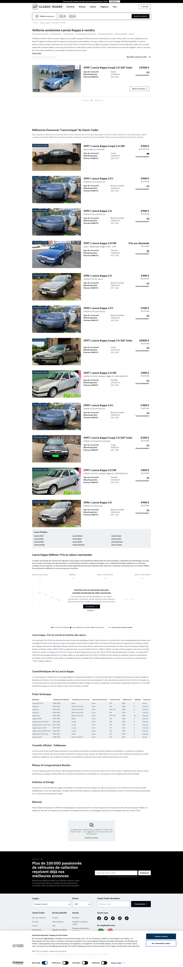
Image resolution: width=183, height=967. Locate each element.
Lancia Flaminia (79, 545)
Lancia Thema (116, 545)
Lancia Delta (77, 542)
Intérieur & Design (121, 34)
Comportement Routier (105, 34)
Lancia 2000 (39, 536)
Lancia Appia (39, 539)
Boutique (75, 918)
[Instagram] (120, 918)
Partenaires (36, 930)
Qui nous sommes (39, 918)
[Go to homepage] (47, 7)
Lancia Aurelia (39, 545)
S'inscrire (90, 610)
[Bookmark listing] (77, 67)
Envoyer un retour (91, 838)
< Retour (35, 22)
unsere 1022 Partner (46, 938)
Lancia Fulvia (116, 539)
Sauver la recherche (140, 16)
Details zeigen (116, 963)
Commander (140, 904)
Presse (34, 926)
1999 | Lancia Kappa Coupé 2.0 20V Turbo (107, 67)
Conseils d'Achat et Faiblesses (86, 34)
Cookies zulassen (161, 936)
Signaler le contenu (59, 930)
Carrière (35, 922)
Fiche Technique (68, 34)
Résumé (131, 34)
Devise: (75, 898)
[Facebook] (99, 918)
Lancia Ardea (39, 542)
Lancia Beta (77, 539)
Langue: (35, 898)
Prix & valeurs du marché (40, 34)
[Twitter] (106, 918)
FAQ (53, 926)
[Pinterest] (113, 918)
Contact (55, 918)
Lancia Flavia (116, 536)
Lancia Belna (77, 536)
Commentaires (58, 922)
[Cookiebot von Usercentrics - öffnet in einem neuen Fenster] (18, 962)
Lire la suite (36, 53)
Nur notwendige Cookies (161, 943)
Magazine (104, 6)
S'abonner (144, 873)
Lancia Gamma (117, 542)
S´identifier (145, 7)
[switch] (65, 962)
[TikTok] (127, 918)
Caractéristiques (55, 34)
